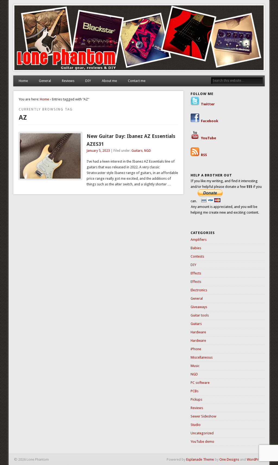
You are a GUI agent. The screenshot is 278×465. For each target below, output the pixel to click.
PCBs (194, 391)
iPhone (196, 349)
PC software (200, 383)
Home (23, 81)
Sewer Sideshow (203, 416)
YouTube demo (202, 441)
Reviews (68, 81)
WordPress (255, 459)
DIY (88, 81)
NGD (147, 151)
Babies (196, 248)
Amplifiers (199, 240)
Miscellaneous (202, 357)
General (45, 81)
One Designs (229, 459)
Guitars (137, 151)
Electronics (199, 290)
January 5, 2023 (98, 151)
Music (195, 366)
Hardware (198, 332)
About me (109, 81)
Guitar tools (200, 315)
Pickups (196, 399)
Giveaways (199, 307)
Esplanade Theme (200, 459)
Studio (196, 425)
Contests (197, 256)
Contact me (137, 81)
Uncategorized (202, 433)
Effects (196, 273)
